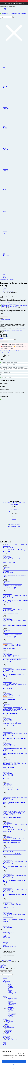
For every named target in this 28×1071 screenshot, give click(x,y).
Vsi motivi (10, 1007)
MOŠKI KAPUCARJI (4, 149)
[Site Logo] (13, 13)
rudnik (20, 330)
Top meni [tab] (5, 978)
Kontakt (4, 8)
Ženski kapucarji (9, 1021)
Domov (4, 66)
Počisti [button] (1, 338)
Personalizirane (8, 1030)
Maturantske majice (12, 998)
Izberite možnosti (6, 556)
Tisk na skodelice (6, 1026)
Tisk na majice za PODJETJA (9, 946)
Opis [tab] (4, 354)
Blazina (9, 991)
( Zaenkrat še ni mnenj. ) (5, 319)
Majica (9, 984)
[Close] (26, 1050)
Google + (14, 350)
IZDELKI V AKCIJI (4, 232)
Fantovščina (10, 1001)
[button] (2, 15)
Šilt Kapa (10, 990)
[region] (14, 1060)
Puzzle (9, 988)
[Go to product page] (15, 545)
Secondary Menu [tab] (6, 976)
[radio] (1, 336)
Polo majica (10, 987)
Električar (5, 684)
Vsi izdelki (7, 982)
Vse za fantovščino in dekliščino (7, 279)
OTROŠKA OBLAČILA (4, 169)
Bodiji (6, 1024)
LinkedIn (10, 350)
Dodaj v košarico (4, 317)
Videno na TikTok (17, 659)
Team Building (8, 1038)
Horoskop (10, 1015)
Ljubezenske (8, 1031)
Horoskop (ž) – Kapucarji (8, 813)
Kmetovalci (10, 1005)
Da (14, 1061)
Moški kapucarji (8, 1020)
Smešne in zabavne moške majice (10, 710)
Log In (4, 10)
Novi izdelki (5, 1034)
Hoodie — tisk (11, 994)
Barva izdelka (3, 334)
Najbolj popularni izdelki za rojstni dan (11, 1039)
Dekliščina (10, 1010)
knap (5, 330)
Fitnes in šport (11, 1004)
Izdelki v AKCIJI (6, 1036)
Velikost (2, 331)
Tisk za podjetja (6, 1037)
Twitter (6, 350)
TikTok (4, 945)
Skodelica (10, 986)
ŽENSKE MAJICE (4, 87)
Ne (14, 1068)
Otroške (7, 1032)
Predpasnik (10, 993)
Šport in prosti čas (12, 1014)
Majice (4, 996)
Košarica (5, 9)
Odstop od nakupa (7, 935)
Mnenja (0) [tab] (5, 356)
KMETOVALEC (6, 560)
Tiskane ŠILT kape (7, 1033)
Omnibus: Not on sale (11, 330)
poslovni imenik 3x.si (14, 1047)
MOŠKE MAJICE (4, 128)
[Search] (13, 17)
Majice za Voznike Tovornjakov (9, 709)
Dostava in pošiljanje (7, 933)
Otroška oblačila (6, 1022)
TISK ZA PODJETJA (4, 276)
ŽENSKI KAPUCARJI (4, 107)
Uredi (14, 1064)
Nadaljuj (9, 971)
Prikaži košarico (4, 971)
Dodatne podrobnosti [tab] (7, 355)
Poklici (9, 1002)
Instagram (10, 960)
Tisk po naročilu (6, 981)
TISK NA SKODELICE (4, 254)
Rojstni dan (10, 999)
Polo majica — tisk (12, 992)
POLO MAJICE (4, 190)
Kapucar (10, 985)
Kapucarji (5, 1019)
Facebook (2, 350)
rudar (17, 330)
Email (17, 350)
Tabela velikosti (6, 942)
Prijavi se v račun (6, 937)
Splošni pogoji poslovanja (8, 932)
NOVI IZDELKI (4, 211)
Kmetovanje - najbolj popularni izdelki (19, 658)
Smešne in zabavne (12, 1003)
